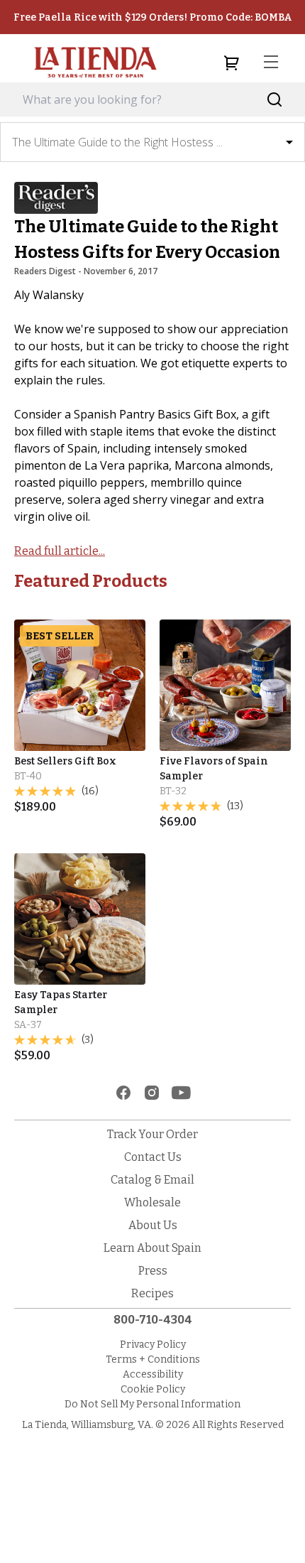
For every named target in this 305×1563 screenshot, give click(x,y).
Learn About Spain (152, 1248)
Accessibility (153, 1374)
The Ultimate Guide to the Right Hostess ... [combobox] (117, 142)
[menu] (271, 62)
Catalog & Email (152, 1179)
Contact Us (153, 1157)
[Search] (274, 99)
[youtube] (181, 1093)
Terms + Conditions (153, 1359)
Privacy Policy (153, 1344)
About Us (152, 1225)
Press (152, 1270)
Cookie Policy (153, 1389)
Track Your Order (152, 1134)
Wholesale (152, 1202)
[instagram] (151, 1092)
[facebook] (123, 1092)
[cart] (231, 62)
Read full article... (59, 551)
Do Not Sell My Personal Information (152, 1404)
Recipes (152, 1293)
